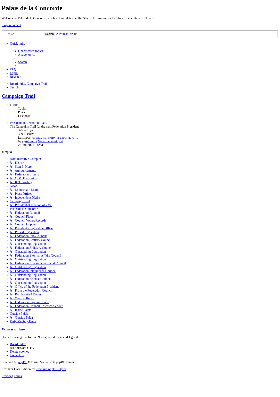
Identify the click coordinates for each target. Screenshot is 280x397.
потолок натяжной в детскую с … (54, 137)
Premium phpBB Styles (51, 369)
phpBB (22, 362)
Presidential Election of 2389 (28, 122)
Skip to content (11, 25)
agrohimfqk (29, 141)
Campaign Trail (18, 96)
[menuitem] (30, 51)
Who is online (13, 329)
